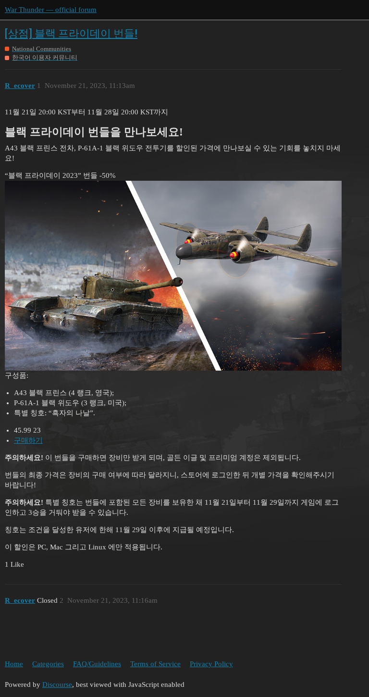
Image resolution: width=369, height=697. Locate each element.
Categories (48, 664)
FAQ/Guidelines (97, 664)
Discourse (57, 684)
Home (14, 664)
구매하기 (28, 440)
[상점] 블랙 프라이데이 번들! (71, 33)
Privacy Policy (211, 664)
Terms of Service (155, 664)
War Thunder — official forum (51, 9)
